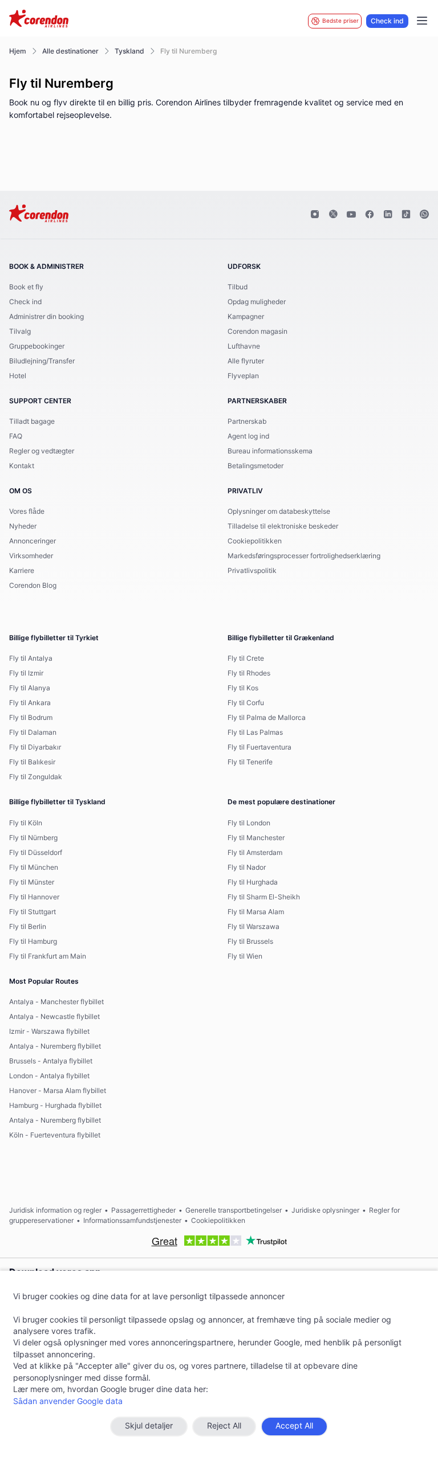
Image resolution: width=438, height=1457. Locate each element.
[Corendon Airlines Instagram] (314, 215)
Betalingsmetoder (255, 466)
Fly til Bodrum (30, 717)
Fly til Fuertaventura (259, 747)
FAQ (15, 436)
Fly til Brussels (250, 941)
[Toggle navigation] (422, 21)
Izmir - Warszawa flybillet (49, 1031)
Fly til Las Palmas (255, 732)
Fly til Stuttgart (32, 911)
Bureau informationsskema (270, 451)
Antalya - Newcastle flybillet (54, 1016)
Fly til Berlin (27, 926)
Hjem (17, 51)
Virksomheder (31, 555)
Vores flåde (26, 511)
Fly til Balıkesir (32, 762)
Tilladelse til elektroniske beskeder (283, 526)
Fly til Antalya (30, 658)
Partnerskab (247, 421)
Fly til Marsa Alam (256, 911)
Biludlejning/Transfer (42, 361)
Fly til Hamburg (33, 941)
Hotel (17, 376)
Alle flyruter (246, 361)
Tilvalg (20, 331)
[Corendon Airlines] (38, 20)
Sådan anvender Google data (68, 1402)
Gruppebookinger (36, 346)
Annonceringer (32, 541)
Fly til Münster (31, 882)
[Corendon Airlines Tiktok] (406, 215)
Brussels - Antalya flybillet (50, 1061)
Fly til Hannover (34, 897)
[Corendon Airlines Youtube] (351, 215)
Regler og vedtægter (41, 451)
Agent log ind (248, 436)
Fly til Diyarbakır (35, 747)
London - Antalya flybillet (49, 1076)
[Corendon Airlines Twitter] (333, 215)
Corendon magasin (257, 331)
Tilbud (238, 287)
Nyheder (22, 526)
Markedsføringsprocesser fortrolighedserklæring (304, 555)
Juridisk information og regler (55, 1210)
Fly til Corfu (246, 702)
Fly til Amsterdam (255, 852)
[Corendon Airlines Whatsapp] (424, 215)
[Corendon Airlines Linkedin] (387, 215)
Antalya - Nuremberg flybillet (55, 1046)
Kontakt (21, 466)
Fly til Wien (245, 956)
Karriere (21, 570)
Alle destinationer (70, 51)
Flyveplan (243, 376)
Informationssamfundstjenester (132, 1220)
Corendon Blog (32, 585)
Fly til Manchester (256, 837)
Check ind (387, 21)
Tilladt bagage (32, 421)
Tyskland (129, 51)
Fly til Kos (243, 688)
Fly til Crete (246, 658)
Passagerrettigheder (143, 1210)
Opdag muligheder (257, 301)
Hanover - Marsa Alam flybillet (57, 1090)
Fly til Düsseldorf (35, 852)
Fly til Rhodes (249, 673)
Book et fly (26, 287)
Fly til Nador (247, 867)
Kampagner (246, 316)
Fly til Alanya (29, 688)
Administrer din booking (46, 316)
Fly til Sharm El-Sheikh (264, 897)
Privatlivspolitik (252, 570)
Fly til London (249, 823)
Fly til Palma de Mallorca (267, 717)
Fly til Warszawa (253, 926)
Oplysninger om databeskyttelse (279, 511)
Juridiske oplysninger (325, 1210)
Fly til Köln (25, 823)
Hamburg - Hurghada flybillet (55, 1105)
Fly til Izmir (26, 673)
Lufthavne (244, 346)
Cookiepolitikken (255, 541)
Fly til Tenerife (250, 762)
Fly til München (33, 867)
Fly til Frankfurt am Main (47, 956)
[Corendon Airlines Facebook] (369, 215)
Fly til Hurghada (253, 882)
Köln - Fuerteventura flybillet (54, 1135)
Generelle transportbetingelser (233, 1210)
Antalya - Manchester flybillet (56, 1001)
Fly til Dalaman (32, 732)
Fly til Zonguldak (35, 776)
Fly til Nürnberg (33, 837)
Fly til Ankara (30, 702)
